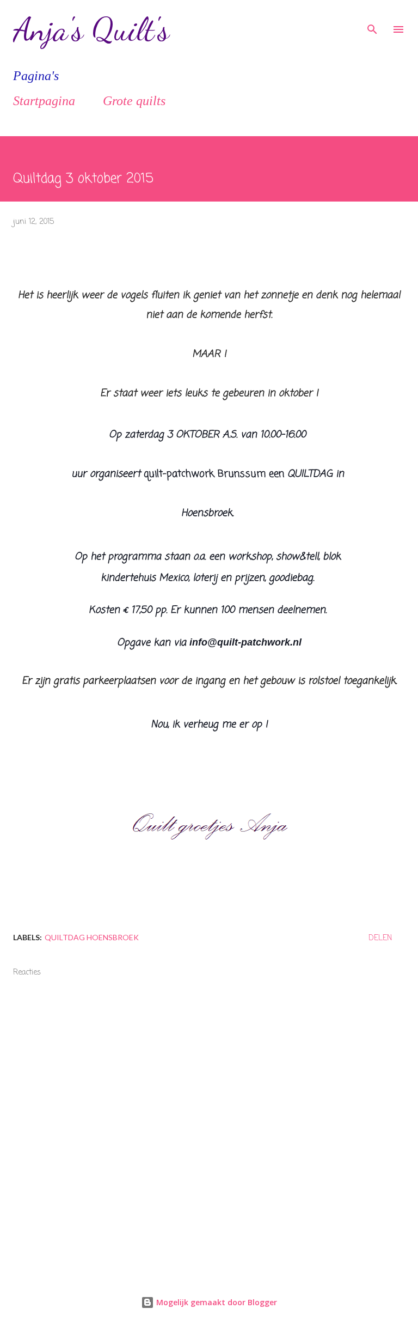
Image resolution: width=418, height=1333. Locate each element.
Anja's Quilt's (91, 29)
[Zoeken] (372, 19)
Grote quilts (134, 101)
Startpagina (44, 101)
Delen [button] (380, 938)
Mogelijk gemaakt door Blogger (215, 1302)
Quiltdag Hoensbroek (92, 937)
